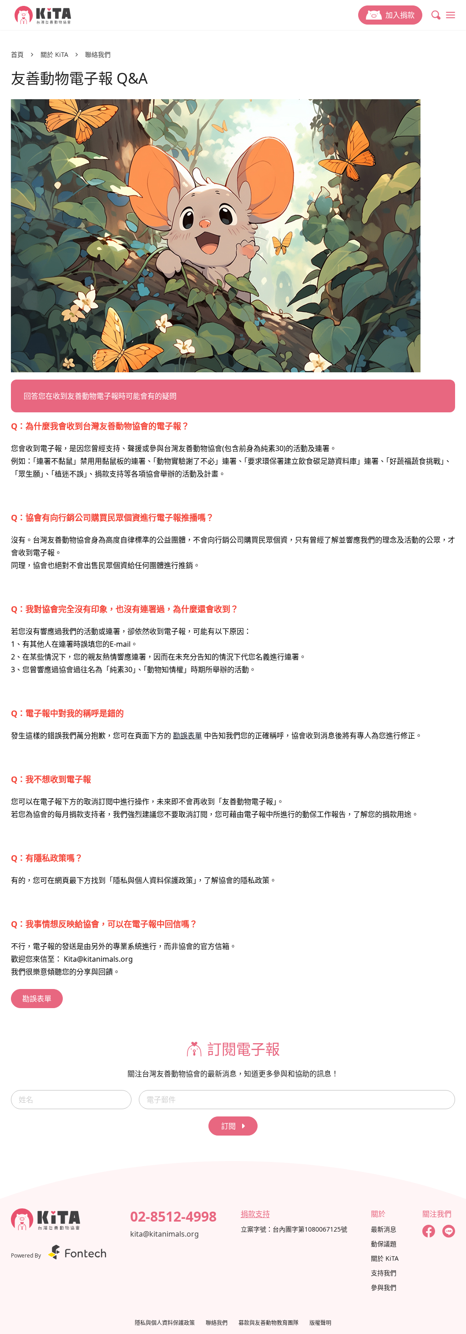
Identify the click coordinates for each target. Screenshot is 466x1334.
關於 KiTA (54, 54)
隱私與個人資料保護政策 (165, 1323)
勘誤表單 (187, 735)
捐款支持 (255, 1214)
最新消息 (383, 1229)
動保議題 (383, 1243)
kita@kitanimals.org (164, 1234)
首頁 (17, 54)
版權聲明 (320, 1323)
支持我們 (383, 1272)
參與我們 (383, 1287)
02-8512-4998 (173, 1216)
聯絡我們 (98, 54)
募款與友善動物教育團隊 (268, 1323)
